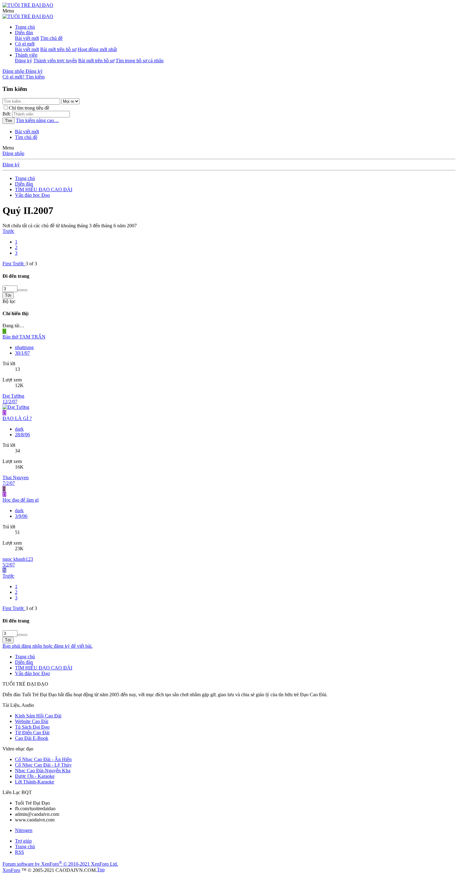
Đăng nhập (13, 153)
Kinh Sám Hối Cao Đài (38, 715)
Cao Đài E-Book (31, 738)
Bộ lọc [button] (9, 301)
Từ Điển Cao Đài (32, 732)
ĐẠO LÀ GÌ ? (17, 418)
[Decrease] (24, 290)
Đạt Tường (13, 396)
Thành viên (26, 55)
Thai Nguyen (15, 477)
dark (19, 429)
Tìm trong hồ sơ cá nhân (140, 60)
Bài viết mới (27, 38)
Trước (8, 231)
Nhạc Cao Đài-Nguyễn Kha (42, 770)
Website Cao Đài (31, 721)
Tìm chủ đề (51, 38)
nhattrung (24, 347)
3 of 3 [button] (31, 263)
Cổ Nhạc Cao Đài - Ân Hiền (43, 759)
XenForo (11, 870)
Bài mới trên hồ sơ (58, 49)
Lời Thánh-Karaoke (34, 781)
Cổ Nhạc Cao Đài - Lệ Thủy (43, 765)
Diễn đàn (24, 32)
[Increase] (19, 290)
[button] (8, 10)
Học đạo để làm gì (20, 500)
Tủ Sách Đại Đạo (32, 727)
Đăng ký (23, 60)
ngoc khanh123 (17, 559)
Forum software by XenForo (60, 864)
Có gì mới (25, 43)
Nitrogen (23, 830)
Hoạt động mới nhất (97, 49)
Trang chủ (25, 27)
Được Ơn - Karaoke (35, 776)
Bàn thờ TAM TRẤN (23, 336)
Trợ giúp (23, 841)
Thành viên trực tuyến (55, 60)
